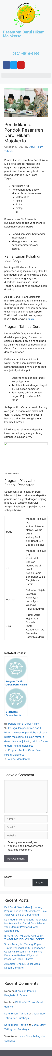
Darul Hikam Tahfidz (16, 1013)
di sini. (31, 319)
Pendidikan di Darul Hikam (23, 723)
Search (8, 876)
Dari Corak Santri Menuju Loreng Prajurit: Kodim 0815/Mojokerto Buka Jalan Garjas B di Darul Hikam (25, 911)
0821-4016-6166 (26, 54)
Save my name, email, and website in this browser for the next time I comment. (25, 846)
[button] (26, 75)
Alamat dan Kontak (19, 759)
